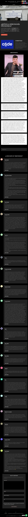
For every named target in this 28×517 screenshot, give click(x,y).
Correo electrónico (6, 495)
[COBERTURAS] (7, 44)
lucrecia (6, 235)
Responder (6, 170)
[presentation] (1, 29)
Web (4, 499)
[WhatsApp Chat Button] (26, 515)
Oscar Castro (7, 202)
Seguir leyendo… (4, 35)
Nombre (5, 491)
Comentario (5, 480)
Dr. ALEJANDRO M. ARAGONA (14, 1)
